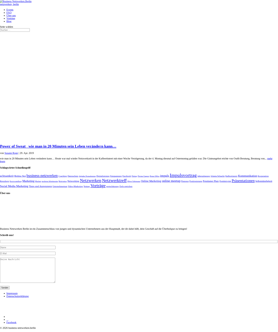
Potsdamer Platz (211, 181)
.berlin (15, 4)
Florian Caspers (143, 176)
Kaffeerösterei (231, 176)
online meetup (171, 181)
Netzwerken (90, 180)
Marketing (28, 181)
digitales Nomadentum (87, 176)
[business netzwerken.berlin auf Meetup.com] (30, 316)
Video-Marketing (75, 186)
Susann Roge (11, 153)
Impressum (12, 293)
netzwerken (6, 4)
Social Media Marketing (14, 186)
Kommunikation (247, 175)
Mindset (38, 181)
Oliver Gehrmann (133, 181)
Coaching (62, 176)
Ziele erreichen (125, 186)
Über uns (11, 15)
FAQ (9, 12)
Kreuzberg (4, 181)
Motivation (63, 181)
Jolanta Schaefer (218, 176)
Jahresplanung (203, 176)
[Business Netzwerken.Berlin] (16, 1)
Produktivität (225, 181)
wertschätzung (112, 186)
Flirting (134, 176)
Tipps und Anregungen (40, 186)
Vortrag (86, 186)
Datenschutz (73, 176)
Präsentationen (243, 180)
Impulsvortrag (183, 175)
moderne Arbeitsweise (50, 181)
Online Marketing (151, 181)
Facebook (126, 176)
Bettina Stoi (20, 176)
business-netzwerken (42, 176)
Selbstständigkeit (263, 181)
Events (9, 9)
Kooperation (263, 176)
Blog (8, 21)
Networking (73, 181)
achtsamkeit (7, 175)
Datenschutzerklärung (17, 296)
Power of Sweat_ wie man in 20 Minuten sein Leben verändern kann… (58, 146)
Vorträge (10, 18)
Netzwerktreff (114, 180)
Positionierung (195, 181)
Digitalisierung (103, 176)
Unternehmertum (60, 186)
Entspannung (116, 176)
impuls (164, 175)
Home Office (154, 176)
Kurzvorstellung (16, 181)
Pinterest (185, 181)
